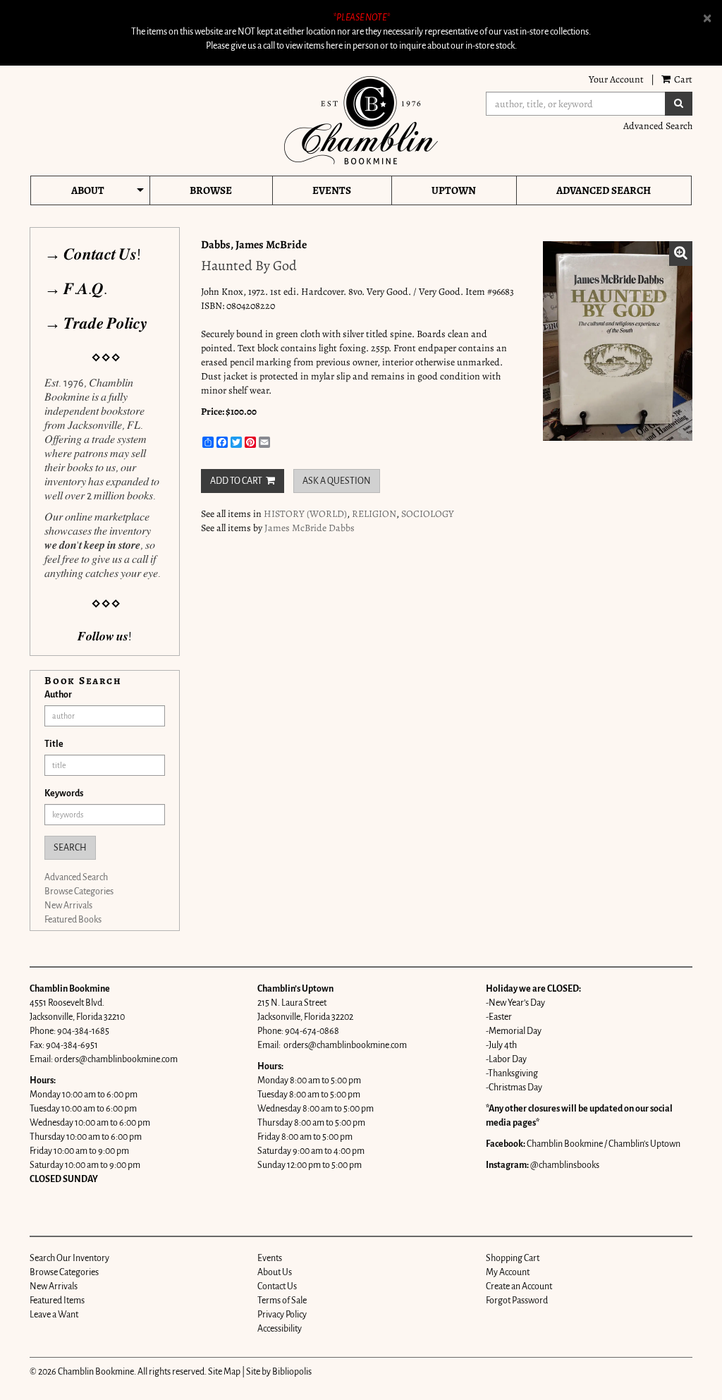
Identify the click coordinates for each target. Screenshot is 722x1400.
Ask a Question (336, 481)
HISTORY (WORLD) (305, 514)
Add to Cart (236, 481)
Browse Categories (79, 891)
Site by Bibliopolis (279, 1372)
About (87, 190)
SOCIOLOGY (427, 514)
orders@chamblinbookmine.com (116, 1059)
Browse (211, 190)
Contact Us (277, 1286)
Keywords (63, 793)
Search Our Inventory (69, 1258)
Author (58, 695)
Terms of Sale (282, 1300)
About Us (274, 1272)
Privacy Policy (282, 1315)
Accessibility (279, 1329)
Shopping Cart (512, 1258)
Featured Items (57, 1300)
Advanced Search (657, 126)
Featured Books (73, 920)
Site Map (224, 1372)
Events (331, 190)
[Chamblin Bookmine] (360, 120)
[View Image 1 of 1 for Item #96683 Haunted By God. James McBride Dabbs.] (618, 341)
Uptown (454, 190)
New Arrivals (68, 906)
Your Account (616, 79)
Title (53, 744)
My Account (508, 1272)
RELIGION (374, 514)
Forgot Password (517, 1300)
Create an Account (519, 1286)
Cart (682, 79)
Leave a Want (54, 1315)
